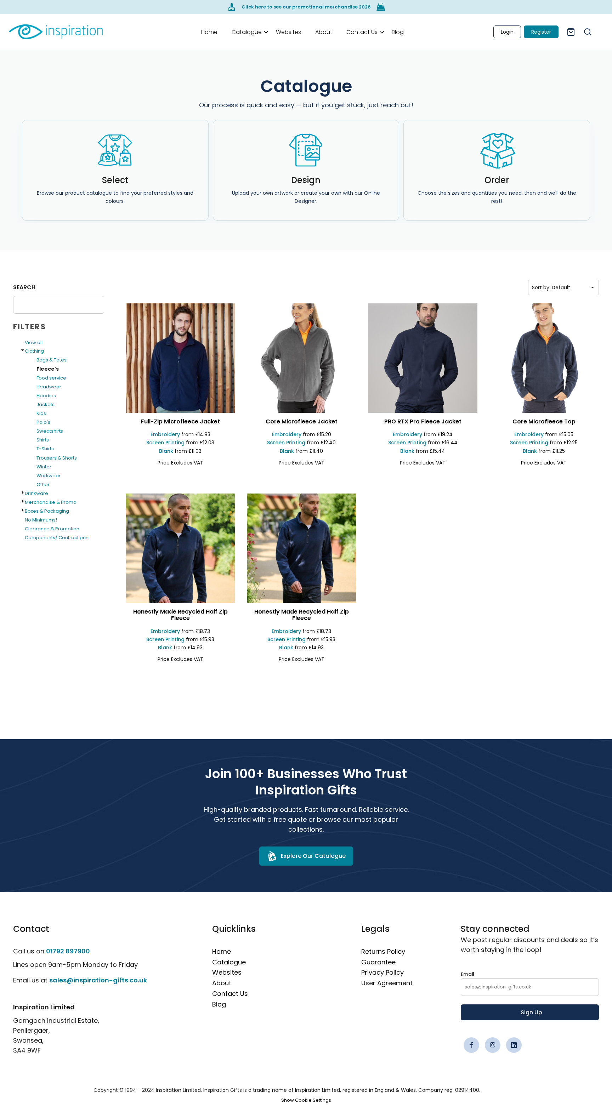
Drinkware (36, 493)
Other (43, 484)
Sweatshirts (49, 431)
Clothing (34, 351)
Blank (166, 451)
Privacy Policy (382, 972)
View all (33, 342)
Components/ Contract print (57, 537)
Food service (51, 378)
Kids (41, 413)
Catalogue (229, 962)
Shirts (42, 440)
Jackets (45, 404)
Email (467, 974)
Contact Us (230, 993)
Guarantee (378, 962)
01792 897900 (68, 951)
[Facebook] (471, 1045)
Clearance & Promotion (52, 528)
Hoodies (46, 395)
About (221, 983)
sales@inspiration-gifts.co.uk (98, 980)
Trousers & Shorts (56, 458)
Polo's (43, 422)
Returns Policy (383, 951)
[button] (247, 31)
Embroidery (165, 434)
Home (221, 951)
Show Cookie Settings (306, 1100)
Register (541, 31)
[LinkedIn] (514, 1045)
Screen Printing (165, 442)
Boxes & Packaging (47, 511)
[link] (55, 32)
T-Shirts (45, 448)
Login (507, 31)
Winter (43, 466)
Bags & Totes (51, 360)
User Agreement (387, 983)
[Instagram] (492, 1045)
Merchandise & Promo (50, 502)
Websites (227, 972)
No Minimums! (41, 520)
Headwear (48, 386)
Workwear (48, 475)
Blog (219, 1004)
